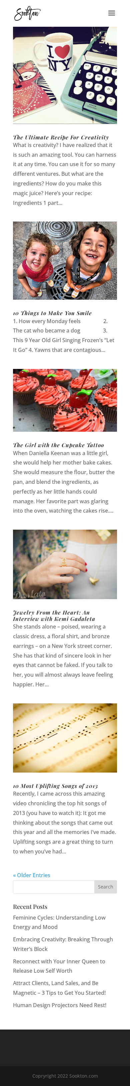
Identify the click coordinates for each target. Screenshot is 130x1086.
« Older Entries (31, 875)
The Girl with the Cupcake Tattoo (58, 444)
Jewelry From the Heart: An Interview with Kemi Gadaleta (54, 615)
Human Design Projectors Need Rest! (59, 1005)
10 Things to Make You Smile (52, 312)
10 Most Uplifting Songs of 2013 (55, 785)
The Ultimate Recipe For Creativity (61, 137)
